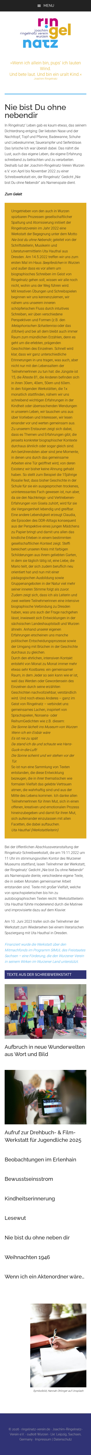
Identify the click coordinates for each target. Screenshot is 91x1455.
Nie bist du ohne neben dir (37, 1237)
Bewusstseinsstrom (29, 1179)
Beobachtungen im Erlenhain (40, 1159)
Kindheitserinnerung (30, 1198)
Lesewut (15, 1218)
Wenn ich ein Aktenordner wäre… (44, 1276)
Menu (49, 6)
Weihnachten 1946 (27, 1257)
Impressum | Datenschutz (53, 1439)
